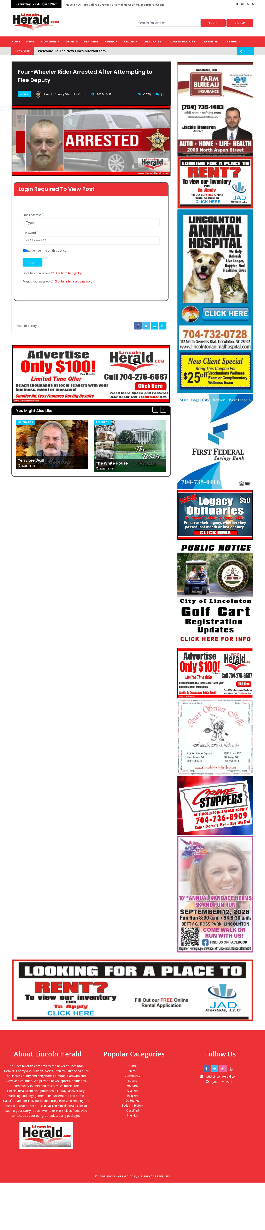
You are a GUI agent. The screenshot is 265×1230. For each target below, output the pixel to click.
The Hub (230, 41)
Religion (130, 41)
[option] (52, 446)
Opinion (111, 41)
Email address (33, 215)
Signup (240, 23)
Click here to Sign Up (68, 273)
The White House (34, 463)
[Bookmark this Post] (131, 94)
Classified (209, 41)
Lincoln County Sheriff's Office (65, 94)
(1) (162, 94)
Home (15, 41)
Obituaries (152, 41)
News (30, 41)
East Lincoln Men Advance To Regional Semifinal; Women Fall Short (126, 438)
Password (30, 233)
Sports (72, 41)
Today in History (181, 41)
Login (213, 23)
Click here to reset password (73, 281)
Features (91, 41)
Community (50, 41)
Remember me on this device (46, 250)
